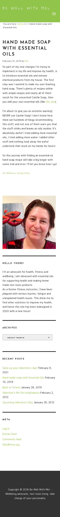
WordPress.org (11, 444)
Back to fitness (11, 387)
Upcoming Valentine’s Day (17, 402)
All (3, 173)
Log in (6, 428)
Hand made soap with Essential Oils (23, 377)
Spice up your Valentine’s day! (20, 368)
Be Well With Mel (26, 8)
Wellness (11, 173)
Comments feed (11, 439)
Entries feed (9, 434)
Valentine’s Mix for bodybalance (21, 392)
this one (50, 101)
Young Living (23, 173)
